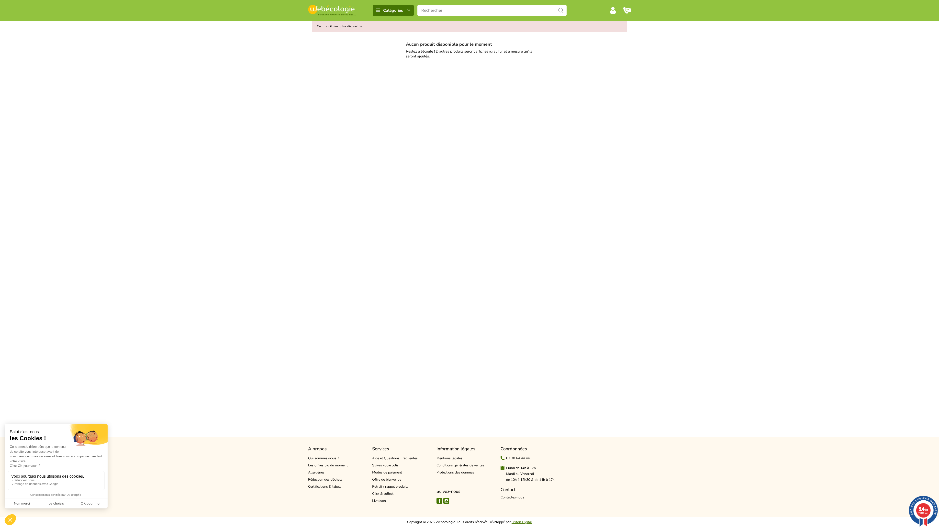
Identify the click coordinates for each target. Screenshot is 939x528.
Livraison (379, 500)
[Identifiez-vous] (613, 10)
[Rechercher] (561, 10)
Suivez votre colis (385, 465)
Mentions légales (449, 458)
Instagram (446, 501)
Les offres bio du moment (328, 465)
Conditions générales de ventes (460, 465)
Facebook (439, 501)
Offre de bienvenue (386, 479)
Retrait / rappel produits (390, 486)
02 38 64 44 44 (518, 458)
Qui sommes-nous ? (323, 458)
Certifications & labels (324, 486)
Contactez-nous (512, 497)
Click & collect (382, 493)
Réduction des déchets (325, 479)
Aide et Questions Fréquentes (395, 458)
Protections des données (455, 472)
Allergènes (316, 472)
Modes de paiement (387, 472)
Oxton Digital (522, 522)
